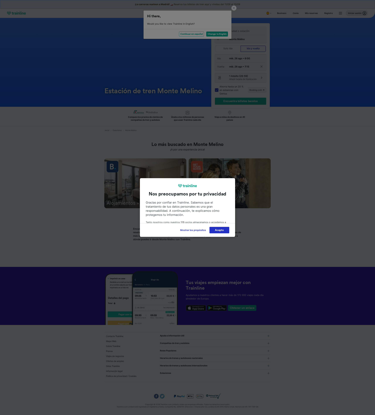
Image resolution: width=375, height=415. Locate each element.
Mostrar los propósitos (193, 230)
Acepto (219, 230)
